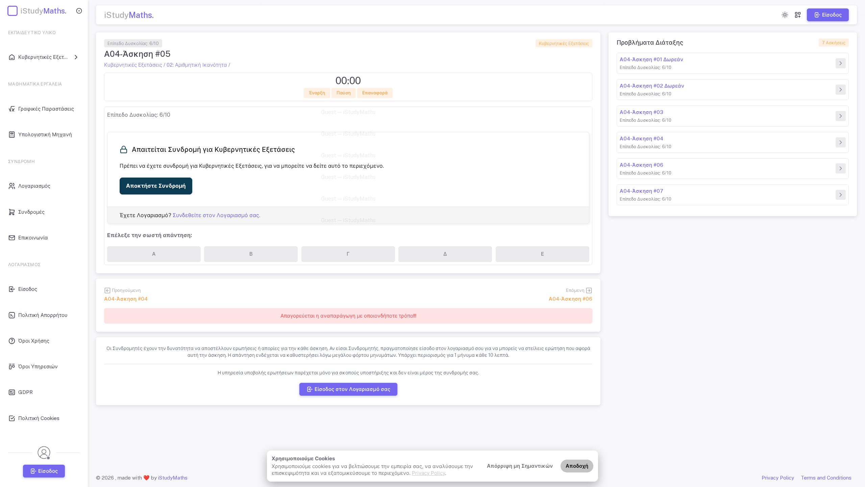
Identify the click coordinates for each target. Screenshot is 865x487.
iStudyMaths (173, 478)
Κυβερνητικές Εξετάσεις (564, 43)
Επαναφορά (375, 92)
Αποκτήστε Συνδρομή (156, 186)
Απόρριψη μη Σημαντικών (520, 466)
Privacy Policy (428, 473)
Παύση (344, 92)
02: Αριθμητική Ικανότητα (197, 65)
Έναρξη (317, 92)
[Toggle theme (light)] (784, 14)
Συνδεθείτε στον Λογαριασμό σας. (216, 215)
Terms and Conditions (826, 478)
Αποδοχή (577, 466)
